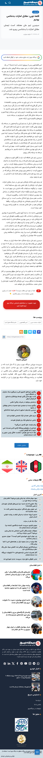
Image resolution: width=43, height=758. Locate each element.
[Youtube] (25, 663)
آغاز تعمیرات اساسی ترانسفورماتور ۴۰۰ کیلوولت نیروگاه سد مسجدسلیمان (19, 553)
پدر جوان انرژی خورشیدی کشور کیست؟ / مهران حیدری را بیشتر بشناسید (19, 537)
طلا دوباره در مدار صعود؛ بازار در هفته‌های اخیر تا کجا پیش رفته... (20, 542)
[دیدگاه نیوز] (32, 3)
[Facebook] (17, 663)
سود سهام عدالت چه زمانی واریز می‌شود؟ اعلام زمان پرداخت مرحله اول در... (20, 499)
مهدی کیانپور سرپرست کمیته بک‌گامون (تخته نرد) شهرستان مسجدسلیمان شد (21, 526)
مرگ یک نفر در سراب (30, 521)
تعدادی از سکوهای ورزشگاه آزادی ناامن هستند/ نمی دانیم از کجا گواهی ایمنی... (19, 429)
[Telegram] (34, 663)
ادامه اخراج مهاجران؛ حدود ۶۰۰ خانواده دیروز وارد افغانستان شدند (16, 601)
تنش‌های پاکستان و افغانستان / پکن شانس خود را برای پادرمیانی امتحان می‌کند (17, 575)
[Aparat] (4, 663)
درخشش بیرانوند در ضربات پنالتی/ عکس (23, 402)
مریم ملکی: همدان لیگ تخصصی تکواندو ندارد (21, 415)
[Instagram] (29, 663)
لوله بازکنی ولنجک (37, 489)
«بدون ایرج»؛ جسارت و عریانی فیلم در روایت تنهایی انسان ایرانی (20, 515)
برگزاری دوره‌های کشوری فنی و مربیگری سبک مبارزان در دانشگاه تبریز (19, 393)
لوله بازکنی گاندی (37, 486)
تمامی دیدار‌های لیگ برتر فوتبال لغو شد (23, 420)
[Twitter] (13, 663)
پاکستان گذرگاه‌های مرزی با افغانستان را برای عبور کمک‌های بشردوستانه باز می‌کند (16, 615)
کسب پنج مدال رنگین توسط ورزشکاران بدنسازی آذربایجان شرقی (21, 397)
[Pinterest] (21, 663)
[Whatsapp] (38, 663)
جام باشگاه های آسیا (10, 322)
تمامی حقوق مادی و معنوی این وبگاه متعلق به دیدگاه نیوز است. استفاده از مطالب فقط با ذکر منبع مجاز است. (22, 752)
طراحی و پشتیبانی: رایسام (7, 756)
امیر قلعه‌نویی (23, 322)
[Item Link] (36, 574)
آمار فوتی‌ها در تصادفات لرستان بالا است (20, 687)
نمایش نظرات (21, 445)
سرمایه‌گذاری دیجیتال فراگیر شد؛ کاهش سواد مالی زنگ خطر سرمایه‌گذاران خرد (19, 548)
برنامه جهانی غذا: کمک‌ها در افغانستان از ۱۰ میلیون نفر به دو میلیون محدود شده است (16, 588)
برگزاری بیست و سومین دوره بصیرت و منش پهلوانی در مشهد (19, 406)
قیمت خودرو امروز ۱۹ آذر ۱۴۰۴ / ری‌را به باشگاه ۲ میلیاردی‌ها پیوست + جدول (18, 677)
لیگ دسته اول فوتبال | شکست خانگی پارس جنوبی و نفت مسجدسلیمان (19, 433)
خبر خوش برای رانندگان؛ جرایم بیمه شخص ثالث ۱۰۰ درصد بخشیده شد (20, 510)
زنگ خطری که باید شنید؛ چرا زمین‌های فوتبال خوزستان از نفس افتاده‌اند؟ (19, 505)
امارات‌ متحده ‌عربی (35, 322)
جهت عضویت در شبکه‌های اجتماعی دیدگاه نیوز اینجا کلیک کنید (21, 304)
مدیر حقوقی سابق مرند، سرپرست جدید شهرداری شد (20, 559)
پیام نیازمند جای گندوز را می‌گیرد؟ (25, 425)
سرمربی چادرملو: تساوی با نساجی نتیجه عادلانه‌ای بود (20, 411)
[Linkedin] (8, 663)
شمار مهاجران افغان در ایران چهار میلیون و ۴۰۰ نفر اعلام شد (18, 628)
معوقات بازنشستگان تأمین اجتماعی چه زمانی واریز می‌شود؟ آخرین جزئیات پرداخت (21, 532)
